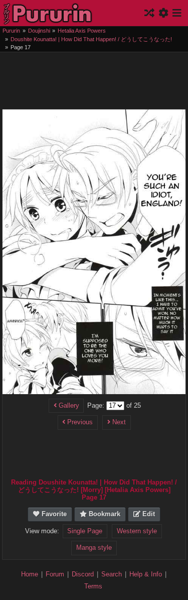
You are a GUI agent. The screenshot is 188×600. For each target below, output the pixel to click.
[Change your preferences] (164, 13)
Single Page (84, 531)
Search (111, 574)
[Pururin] (48, 13)
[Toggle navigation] (176, 13)
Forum (55, 574)
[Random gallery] (150, 13)
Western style (137, 531)
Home (29, 574)
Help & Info (145, 574)
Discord (83, 574)
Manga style (94, 547)
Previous (79, 422)
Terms (93, 586)
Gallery (68, 405)
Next (118, 422)
